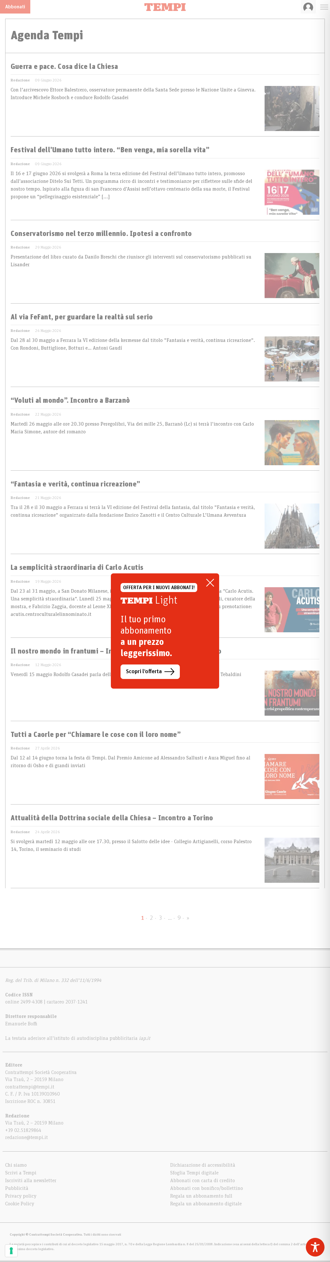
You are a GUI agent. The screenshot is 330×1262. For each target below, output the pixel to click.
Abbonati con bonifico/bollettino (206, 1188)
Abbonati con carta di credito (202, 1180)
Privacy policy (20, 1196)
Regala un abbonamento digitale (206, 1203)
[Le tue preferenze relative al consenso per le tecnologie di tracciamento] (11, 1251)
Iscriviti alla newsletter (30, 1180)
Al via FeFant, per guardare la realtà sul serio (82, 317)
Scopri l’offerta (144, 671)
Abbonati (15, 6)
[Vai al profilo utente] (308, 7)
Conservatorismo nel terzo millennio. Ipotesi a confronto (101, 234)
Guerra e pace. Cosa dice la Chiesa (64, 67)
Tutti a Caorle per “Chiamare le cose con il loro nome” (96, 735)
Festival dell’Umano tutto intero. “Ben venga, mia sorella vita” (110, 150)
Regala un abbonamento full (201, 1196)
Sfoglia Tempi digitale (194, 1172)
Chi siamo (16, 1165)
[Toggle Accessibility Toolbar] (315, 1247)
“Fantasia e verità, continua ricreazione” (75, 484)
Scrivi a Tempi (20, 1172)
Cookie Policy (19, 1203)
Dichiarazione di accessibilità (202, 1165)
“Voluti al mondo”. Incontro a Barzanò (70, 400)
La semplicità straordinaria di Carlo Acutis (77, 567)
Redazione (20, 80)
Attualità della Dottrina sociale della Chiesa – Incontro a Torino (112, 818)
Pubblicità (16, 1188)
